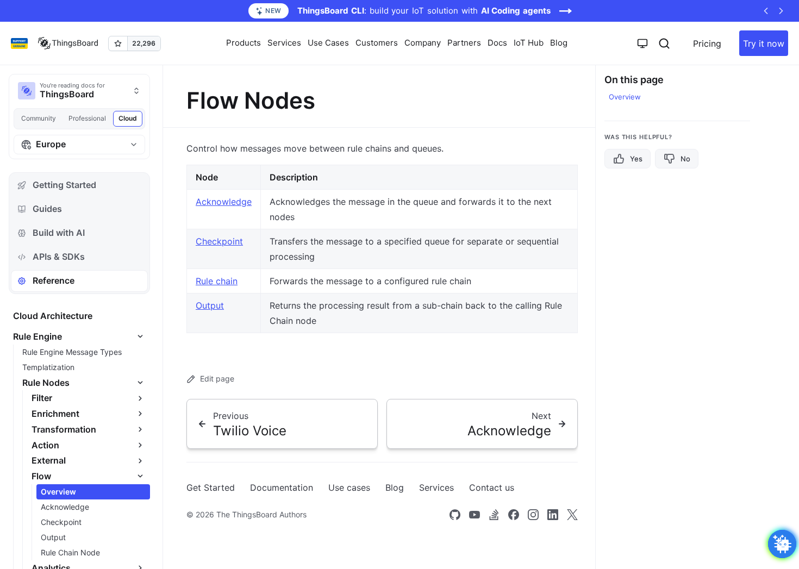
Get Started (210, 487)
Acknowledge (224, 201)
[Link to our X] (572, 514)
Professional (87, 118)
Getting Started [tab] (64, 184)
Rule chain (217, 281)
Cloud (127, 118)
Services (436, 487)
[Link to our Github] (455, 514)
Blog (558, 42)
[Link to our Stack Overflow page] (494, 514)
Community (38, 118)
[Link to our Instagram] (533, 514)
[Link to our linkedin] (552, 514)
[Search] (664, 43)
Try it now (763, 43)
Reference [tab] (53, 280)
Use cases (349, 487)
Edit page (217, 378)
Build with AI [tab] (59, 232)
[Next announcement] (781, 11)
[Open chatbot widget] (782, 544)
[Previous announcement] (766, 11)
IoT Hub (529, 42)
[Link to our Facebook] (513, 514)
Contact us (491, 487)
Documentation (281, 487)
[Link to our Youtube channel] (474, 514)
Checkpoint (219, 241)
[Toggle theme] (642, 43)
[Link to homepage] (68, 43)
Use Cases (328, 42)
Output (210, 305)
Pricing (707, 43)
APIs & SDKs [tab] (59, 256)
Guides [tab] (47, 208)
